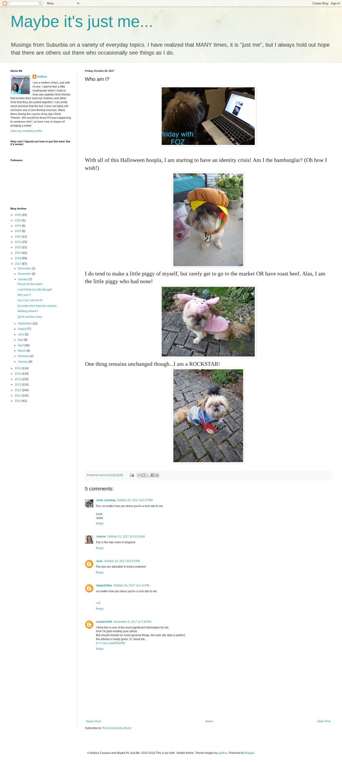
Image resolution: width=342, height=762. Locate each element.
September (25, 323)
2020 (18, 247)
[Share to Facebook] (152, 475)
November (25, 273)
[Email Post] (132, 475)
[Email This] (139, 475)
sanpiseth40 (104, 621)
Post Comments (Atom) (116, 728)
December (25, 268)
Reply (100, 523)
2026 (18, 214)
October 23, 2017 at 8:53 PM (122, 561)
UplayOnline (104, 585)
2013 (18, 384)
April (21, 345)
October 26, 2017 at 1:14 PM (131, 585)
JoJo (99, 561)
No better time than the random (37, 305)
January (23, 361)
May (21, 339)
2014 (18, 379)
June (21, 334)
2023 (18, 231)
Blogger (249, 753)
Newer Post (93, 721)
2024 (18, 225)
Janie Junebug (105, 500)
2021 (18, 242)
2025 (18, 220)
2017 (18, 263)
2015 (18, 373)
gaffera (222, 753)
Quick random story (29, 316)
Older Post (323, 721)
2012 (18, 390)
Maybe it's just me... (81, 21)
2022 (18, 236)
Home (209, 721)
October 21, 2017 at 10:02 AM (126, 536)
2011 (18, 395)
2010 (18, 400)
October (23, 279)
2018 (18, 258)
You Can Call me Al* (30, 300)
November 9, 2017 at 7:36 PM (132, 621)
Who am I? (24, 295)
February (24, 356)
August (22, 328)
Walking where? (27, 311)
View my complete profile (26, 131)
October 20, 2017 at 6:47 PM (135, 500)
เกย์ (98, 603)
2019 (18, 253)
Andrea (42, 76)
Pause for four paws (30, 284)
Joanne (101, 536)
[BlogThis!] (143, 475)
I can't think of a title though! (34, 289)
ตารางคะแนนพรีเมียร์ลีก (110, 643)
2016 (18, 368)
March (22, 350)
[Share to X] (148, 475)
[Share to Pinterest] (157, 475)
